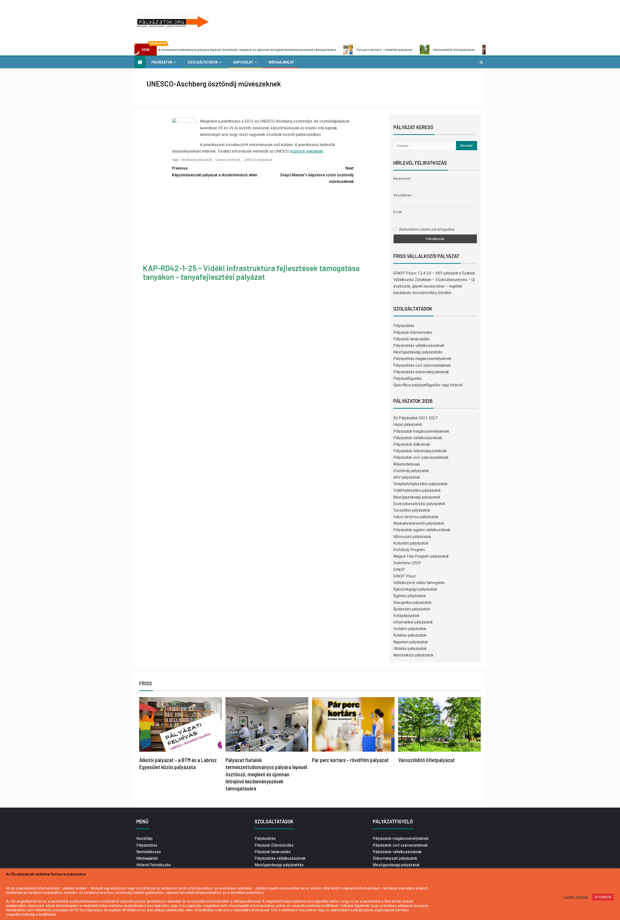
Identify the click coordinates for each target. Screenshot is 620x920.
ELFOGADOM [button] (603, 897)
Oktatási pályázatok (410, 648)
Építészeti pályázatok (411, 609)
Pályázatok (161, 62)
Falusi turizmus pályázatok (416, 517)
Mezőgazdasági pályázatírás (417, 352)
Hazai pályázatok (407, 424)
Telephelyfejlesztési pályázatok (420, 484)
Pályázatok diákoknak (411, 444)
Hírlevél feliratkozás (153, 865)
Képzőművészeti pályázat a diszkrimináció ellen (214, 171)
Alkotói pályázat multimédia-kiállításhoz (486, 49)
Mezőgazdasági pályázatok (416, 497)
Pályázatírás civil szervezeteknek (422, 365)
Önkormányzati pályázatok (395, 858)
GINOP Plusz (404, 576)
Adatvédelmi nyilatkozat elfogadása (426, 229)
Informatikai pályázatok (413, 622)
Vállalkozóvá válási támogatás (419, 582)
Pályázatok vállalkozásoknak (417, 438)
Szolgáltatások (203, 62)
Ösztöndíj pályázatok (411, 470)
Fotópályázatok (406, 615)
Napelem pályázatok (410, 642)
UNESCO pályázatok (258, 160)
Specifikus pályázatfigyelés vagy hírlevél (428, 385)
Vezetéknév (402, 195)
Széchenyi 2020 (407, 563)
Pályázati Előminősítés (412, 332)
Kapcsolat (243, 62)
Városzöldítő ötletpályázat (413, 49)
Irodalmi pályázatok (409, 628)
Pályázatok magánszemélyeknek (421, 431)
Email (397, 212)
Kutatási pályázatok (409, 635)
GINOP (399, 569)
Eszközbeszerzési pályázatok (419, 503)
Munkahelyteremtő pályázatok (418, 523)
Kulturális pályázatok (410, 543)
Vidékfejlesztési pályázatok (417, 490)
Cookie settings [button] (576, 897)
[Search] (481, 62)
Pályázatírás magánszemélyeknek (422, 358)
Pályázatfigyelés (407, 378)
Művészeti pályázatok (196, 160)
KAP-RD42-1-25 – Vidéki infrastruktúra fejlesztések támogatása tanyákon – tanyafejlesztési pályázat (251, 272)
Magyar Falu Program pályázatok (421, 556)
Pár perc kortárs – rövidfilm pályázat (344, 49)
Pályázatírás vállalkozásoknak (418, 345)
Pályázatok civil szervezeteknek (421, 457)
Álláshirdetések (406, 464)
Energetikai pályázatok (412, 602)
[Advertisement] (263, 225)
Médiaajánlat (281, 62)
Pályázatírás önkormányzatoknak (421, 372)
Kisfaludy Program (409, 549)
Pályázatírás (403, 325)
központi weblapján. (307, 151)
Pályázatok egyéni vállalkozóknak (421, 530)
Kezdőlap (144, 838)
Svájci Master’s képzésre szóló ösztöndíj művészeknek (317, 175)
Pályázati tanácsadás (411, 339)
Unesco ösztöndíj (228, 160)
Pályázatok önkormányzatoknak (420, 451)
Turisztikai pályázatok (411, 510)
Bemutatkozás (148, 852)
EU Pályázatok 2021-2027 (415, 418)
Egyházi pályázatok (409, 595)
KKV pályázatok (406, 477)
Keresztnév (402, 178)
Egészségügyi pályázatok (415, 589)
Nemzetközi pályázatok (413, 655)
